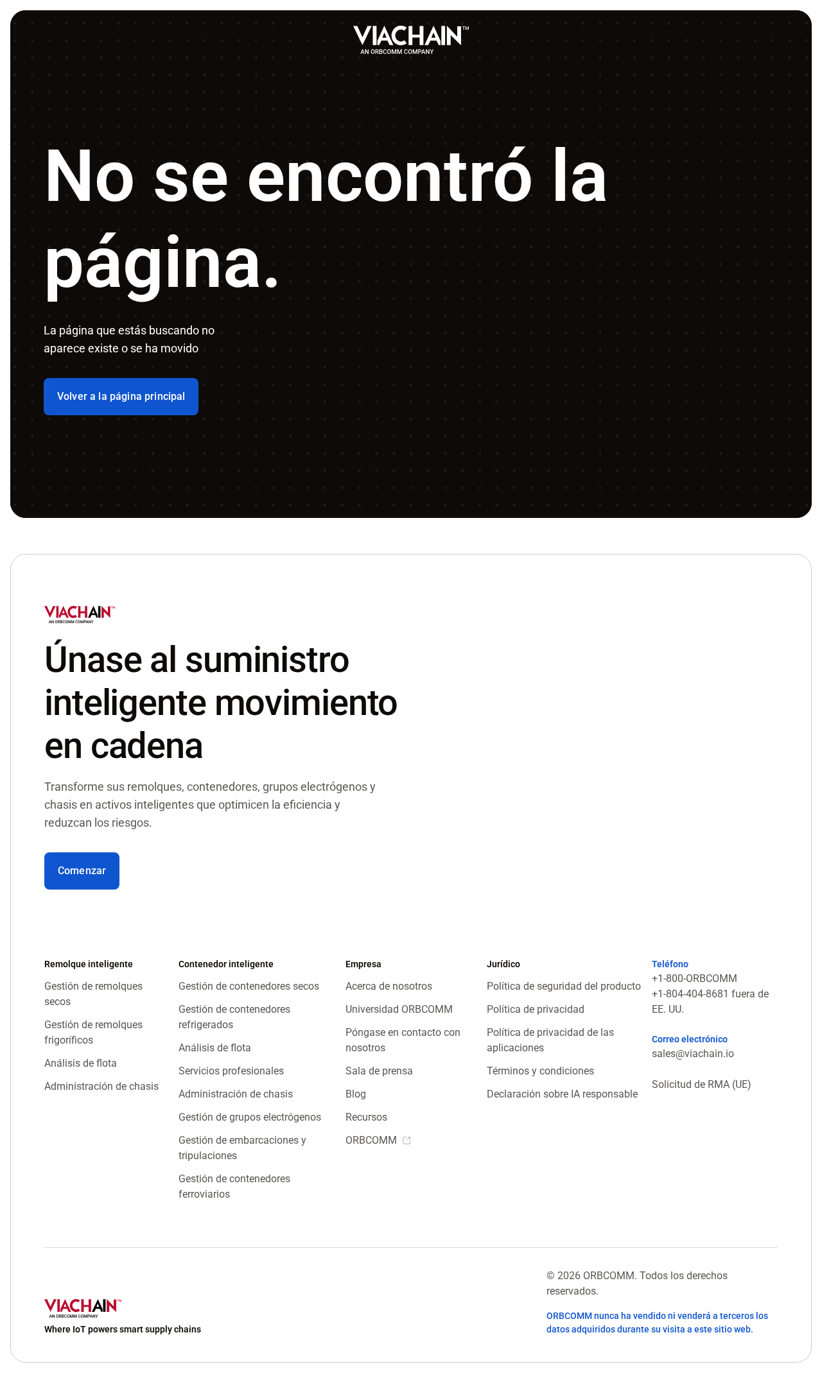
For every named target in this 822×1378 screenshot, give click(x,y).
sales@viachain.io (693, 1053)
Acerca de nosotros (388, 986)
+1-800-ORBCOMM (694, 978)
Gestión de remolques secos (93, 994)
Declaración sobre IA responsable (562, 1094)
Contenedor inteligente (226, 964)
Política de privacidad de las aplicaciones (550, 1040)
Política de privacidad (535, 1009)
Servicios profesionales (231, 1071)
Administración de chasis (101, 1086)
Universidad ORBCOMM (399, 1009)
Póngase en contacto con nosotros (402, 1040)
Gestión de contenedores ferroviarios (234, 1186)
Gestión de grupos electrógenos (250, 1117)
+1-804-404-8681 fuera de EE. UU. (710, 1001)
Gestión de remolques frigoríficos (93, 1032)
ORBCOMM (371, 1140)
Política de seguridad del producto (564, 986)
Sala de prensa (379, 1071)
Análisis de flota (80, 1063)
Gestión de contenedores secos (249, 986)
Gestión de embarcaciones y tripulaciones (242, 1148)
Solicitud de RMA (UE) (701, 1084)
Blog (355, 1094)
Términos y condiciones (540, 1071)
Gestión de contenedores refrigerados (234, 1017)
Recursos (366, 1117)
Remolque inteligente (88, 964)
